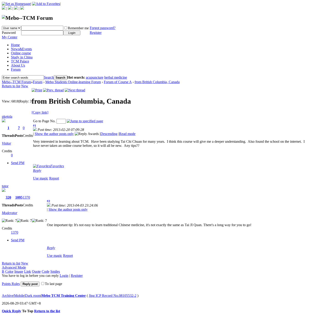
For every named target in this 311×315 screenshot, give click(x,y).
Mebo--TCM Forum (16, 82)
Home (15, 45)
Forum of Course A (118, 82)
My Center (9, 37)
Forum (15, 69)
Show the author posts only (54, 134)
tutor (5, 186)
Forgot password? (102, 28)
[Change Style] (22, 8)
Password (9, 33)
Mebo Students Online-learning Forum (73, 82)
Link (27, 271)
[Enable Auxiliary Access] (10, 8)
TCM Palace (20, 61)
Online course (21, 53)
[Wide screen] (16, 8)
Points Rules (11, 284)
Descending (108, 134)
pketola (7, 116)
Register (96, 33)
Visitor (6, 143)
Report (54, 178)
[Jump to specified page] (85, 121)
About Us (18, 65)
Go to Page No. (44, 121)
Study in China (22, 57)
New (24, 86)
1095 (19, 197)
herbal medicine (115, 77)
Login (64, 276)
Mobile (19, 296)
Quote (36, 271)
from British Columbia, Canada (157, 82)
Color (9, 271)
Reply (37, 170)
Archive (7, 296)
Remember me (78, 28)
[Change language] (3, 8)
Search (49, 77)
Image (18, 271)
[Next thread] (75, 90)
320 (8, 197)
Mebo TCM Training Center (63, 296)
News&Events (21, 49)
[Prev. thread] (53, 90)
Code (45, 271)
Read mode (127, 134)
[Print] (37, 90)
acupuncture (94, 77)
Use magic (40, 178)
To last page (53, 284)
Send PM (17, 163)
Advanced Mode (14, 267)
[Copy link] (40, 112)
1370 (26, 197)
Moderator (9, 213)
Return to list (11, 86)
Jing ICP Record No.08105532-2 (112, 296)
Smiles (55, 271)
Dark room (33, 296)
